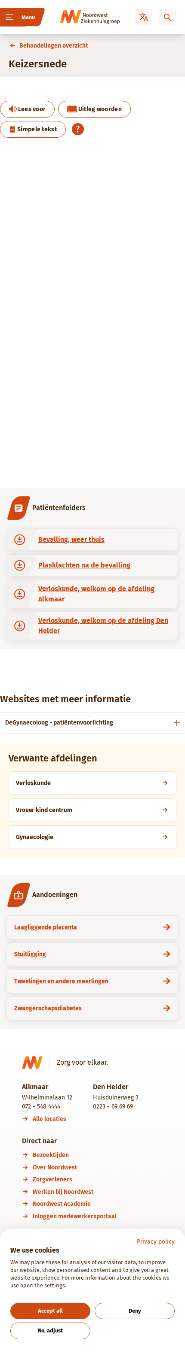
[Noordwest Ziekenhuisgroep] (78, 17)
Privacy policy (156, 1241)
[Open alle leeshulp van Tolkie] (78, 129)
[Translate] (143, 17)
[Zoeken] (167, 17)
